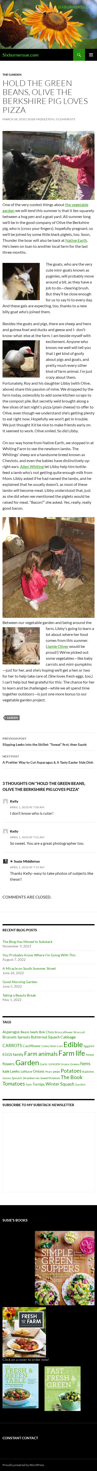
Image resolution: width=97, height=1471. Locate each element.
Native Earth (76, 240)
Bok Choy (46, 1032)
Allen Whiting (32, 466)
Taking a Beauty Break (19, 995)
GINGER (54, 1064)
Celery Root (49, 1046)
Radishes (88, 1071)
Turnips (39, 1084)
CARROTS (12, 1045)
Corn (60, 1046)
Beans (25, 1032)
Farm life (71, 1053)
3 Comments (65, 119)
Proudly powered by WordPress (23, 1465)
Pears (48, 1071)
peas (56, 1071)
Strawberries (31, 1078)
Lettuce (26, 1071)
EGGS (7, 1054)
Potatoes (71, 1070)
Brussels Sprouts (16, 1037)
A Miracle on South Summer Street (29, 968)
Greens (75, 1064)
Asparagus (11, 1032)
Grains (65, 1064)
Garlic (44, 1064)
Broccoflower (64, 1032)
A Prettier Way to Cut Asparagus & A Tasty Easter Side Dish (47, 759)
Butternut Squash (45, 1037)
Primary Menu (91, 55)
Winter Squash (60, 1084)
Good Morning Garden (19, 982)
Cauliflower (32, 1046)
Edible (73, 1044)
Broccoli (79, 1032)
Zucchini (80, 1084)
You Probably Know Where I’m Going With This (39, 955)
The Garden (11, 74)
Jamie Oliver (57, 646)
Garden (12, 717)
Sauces (6, 1078)
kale (5, 1071)
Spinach (17, 1078)
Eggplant (89, 1046)
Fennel (90, 1054)
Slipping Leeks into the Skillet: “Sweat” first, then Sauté (44, 742)
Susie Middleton (41, 119)
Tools (29, 1084)
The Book (72, 1077)
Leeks (15, 1071)
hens (85, 1063)
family (18, 1054)
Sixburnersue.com (20, 55)
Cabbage (68, 1036)
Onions (39, 1071)
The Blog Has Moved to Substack (27, 941)
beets (34, 1032)
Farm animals (41, 1053)
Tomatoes (13, 1084)
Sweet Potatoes (50, 1078)
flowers (8, 1064)
